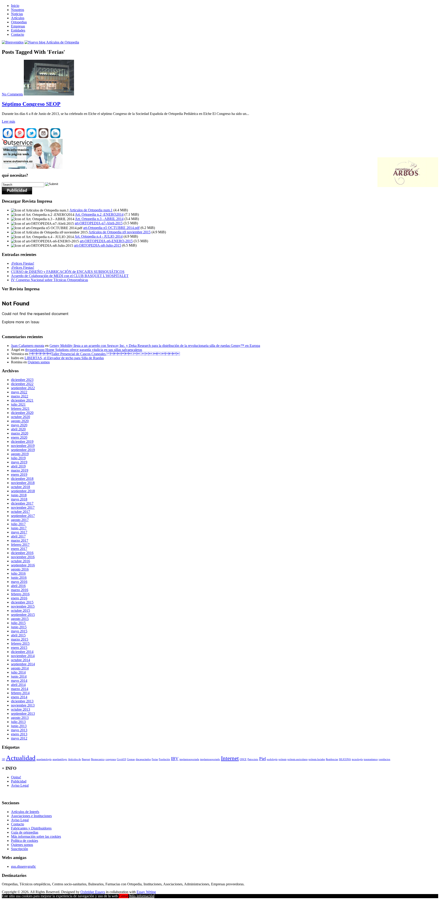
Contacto (17, 34)
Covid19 (121, 759)
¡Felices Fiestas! (22, 263)
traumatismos (371, 759)
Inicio (15, 6)
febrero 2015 (20, 643)
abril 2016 (18, 586)
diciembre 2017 (22, 503)
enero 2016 (19, 598)
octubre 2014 (20, 660)
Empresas (18, 26)
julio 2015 (18, 623)
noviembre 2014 (23, 656)
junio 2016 (19, 577)
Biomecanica (97, 759)
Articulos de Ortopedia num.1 (91, 210)
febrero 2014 (20, 693)
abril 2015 (18, 635)
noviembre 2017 (23, 507)
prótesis (282, 759)
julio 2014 (18, 672)
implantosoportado (210, 759)
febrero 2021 (20, 409)
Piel (262, 758)
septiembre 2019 (23, 450)
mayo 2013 (19, 730)
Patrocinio (253, 759)
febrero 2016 (20, 594)
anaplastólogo (59, 759)
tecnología (357, 759)
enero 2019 (19, 474)
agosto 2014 (20, 668)
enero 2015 (19, 648)
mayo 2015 (19, 631)
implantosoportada (189, 759)
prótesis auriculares (297, 759)
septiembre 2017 (23, 516)
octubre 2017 (20, 512)
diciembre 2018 (22, 479)
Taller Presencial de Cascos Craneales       (104, 354)
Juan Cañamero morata (27, 346)
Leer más (8, 121)
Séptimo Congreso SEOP (31, 104)
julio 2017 (18, 524)
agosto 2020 (20, 421)
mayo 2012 (19, 738)
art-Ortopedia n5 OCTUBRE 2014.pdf (111, 228)
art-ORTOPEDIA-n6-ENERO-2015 (106, 241)
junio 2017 (19, 528)
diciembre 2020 (22, 413)
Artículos (17, 18)
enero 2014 (19, 697)
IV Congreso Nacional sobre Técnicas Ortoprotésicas (49, 280)
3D (3, 759)
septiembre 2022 (23, 388)
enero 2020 (19, 437)
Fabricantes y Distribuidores (31, 828)
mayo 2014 (19, 680)
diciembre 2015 (22, 602)
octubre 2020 (20, 417)
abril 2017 (18, 536)
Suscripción (19, 849)
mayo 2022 (19, 392)
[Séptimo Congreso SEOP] (49, 94)
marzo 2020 (19, 433)
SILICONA (345, 759)
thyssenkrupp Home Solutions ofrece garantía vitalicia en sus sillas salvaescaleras (83, 350)
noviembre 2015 (23, 606)
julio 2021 (18, 404)
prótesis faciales (316, 759)
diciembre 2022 (22, 384)
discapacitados (143, 759)
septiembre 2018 (23, 491)
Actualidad (21, 757)
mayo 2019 (19, 462)
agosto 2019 (20, 454)
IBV (175, 758)
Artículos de (74, 759)
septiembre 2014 (23, 664)
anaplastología (44, 759)
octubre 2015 (20, 610)
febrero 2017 (20, 545)
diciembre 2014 (22, 652)
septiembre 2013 (23, 713)
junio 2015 (19, 627)
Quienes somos (39, 362)
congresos (110, 759)
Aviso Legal (20, 785)
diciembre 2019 (22, 441)
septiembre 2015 (23, 615)
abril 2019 (18, 466)
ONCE (243, 759)
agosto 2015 (20, 619)
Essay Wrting (146, 892)
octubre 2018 (20, 487)
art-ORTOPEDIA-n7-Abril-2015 (99, 223)
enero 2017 (19, 549)
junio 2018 (19, 495)
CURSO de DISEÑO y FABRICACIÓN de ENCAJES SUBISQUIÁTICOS (67, 272)
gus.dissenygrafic (23, 866)
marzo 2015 (19, 639)
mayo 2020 (19, 425)
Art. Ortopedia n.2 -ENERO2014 (99, 214)
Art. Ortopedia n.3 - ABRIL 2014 (99, 219)
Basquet (86, 759)
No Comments (12, 94)
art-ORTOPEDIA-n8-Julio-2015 (97, 245)
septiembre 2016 (23, 565)
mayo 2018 (19, 499)
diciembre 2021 (22, 400)
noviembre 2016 (23, 557)
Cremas (131, 759)
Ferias (155, 759)
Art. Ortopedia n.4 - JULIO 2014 (98, 236)
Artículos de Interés (25, 812)
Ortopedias (19, 22)
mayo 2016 (19, 582)
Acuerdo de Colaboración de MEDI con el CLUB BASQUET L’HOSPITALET (70, 276)
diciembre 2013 (22, 701)
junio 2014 (19, 676)
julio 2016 (18, 573)
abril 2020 (18, 429)
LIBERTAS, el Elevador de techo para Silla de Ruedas (64, 358)
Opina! (16, 777)
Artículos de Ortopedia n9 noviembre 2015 (119, 232)
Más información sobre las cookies (36, 836)
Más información (141, 896)
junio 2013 (19, 726)
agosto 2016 (20, 569)
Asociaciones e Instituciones (31, 816)
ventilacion (384, 759)
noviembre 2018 (23, 483)
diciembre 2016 (22, 553)
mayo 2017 (19, 532)
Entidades (18, 30)
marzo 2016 (19, 590)
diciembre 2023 (22, 380)
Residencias (332, 759)
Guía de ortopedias (24, 832)
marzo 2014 (19, 689)
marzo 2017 (19, 540)
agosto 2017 (20, 520)
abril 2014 (18, 685)
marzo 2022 (19, 396)
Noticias (17, 14)
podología (272, 759)
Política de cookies (24, 841)
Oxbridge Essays (92, 892)
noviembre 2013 (23, 705)
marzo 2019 (19, 470)
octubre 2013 (20, 709)
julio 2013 (18, 722)
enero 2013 (19, 734)
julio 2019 (18, 458)
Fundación (164, 759)
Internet (230, 758)
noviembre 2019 (23, 446)
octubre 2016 (20, 561)
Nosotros (17, 10)
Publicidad (18, 781)
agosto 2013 (20, 718)
